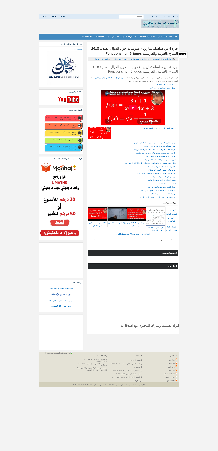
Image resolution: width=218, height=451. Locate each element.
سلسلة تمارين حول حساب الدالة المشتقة (63, 140)
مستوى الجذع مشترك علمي (115, 78)
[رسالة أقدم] (94, 240)
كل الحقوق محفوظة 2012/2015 (117, 385)
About (55, 16)
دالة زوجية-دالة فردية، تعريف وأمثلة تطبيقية (160, 166)
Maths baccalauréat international (61, 288)
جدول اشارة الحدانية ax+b (166, 84)
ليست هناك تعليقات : (100, 59)
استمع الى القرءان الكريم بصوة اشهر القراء (91, 368)
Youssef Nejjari (169, 374)
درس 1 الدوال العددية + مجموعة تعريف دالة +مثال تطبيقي (155, 143)
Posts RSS (77, 385)
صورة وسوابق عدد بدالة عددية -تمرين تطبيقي (159, 146)
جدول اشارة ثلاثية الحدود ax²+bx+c (163, 88)
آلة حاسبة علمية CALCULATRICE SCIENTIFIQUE (95, 360)
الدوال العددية (167, 59)
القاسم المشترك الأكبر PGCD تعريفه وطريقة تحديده (62, 133)
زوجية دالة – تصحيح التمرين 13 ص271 (162, 170)
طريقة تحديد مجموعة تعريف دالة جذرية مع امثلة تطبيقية (156, 153)
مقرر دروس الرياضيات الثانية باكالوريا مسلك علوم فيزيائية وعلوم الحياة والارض (61, 118)
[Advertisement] (150, 7)
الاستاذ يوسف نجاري (99, 385)
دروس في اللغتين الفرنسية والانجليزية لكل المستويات (92, 364)
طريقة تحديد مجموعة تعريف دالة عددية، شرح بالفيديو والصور (154, 149)
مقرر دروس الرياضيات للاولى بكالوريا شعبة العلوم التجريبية (61, 126)
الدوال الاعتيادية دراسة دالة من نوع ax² (162, 187)
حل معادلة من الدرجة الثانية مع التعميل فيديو (160, 128)
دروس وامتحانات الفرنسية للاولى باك (61, 300)
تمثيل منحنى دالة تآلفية (167, 184)
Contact (45, 16)
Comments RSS (86, 385)
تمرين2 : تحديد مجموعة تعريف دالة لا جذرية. (160, 160)
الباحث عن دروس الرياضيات (97, 370)
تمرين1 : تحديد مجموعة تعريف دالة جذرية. (161, 156)
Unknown (171, 364)
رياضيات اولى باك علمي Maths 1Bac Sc (127, 370)
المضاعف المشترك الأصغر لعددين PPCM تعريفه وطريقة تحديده (61, 148)
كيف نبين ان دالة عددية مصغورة (164, 177)
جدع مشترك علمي (148, 59)
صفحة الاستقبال (164, 37)
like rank (48, 353)
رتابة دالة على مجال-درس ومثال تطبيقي (161, 180)
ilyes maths (171, 381)
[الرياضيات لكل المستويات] (62, 353)
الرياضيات (158, 59)
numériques (119, 59)
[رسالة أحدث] (172, 240)
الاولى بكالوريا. (99, 78)
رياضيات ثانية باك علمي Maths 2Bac (129, 374)
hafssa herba (170, 377)
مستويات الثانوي (128, 37)
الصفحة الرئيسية (136, 360)
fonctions (115, 59)
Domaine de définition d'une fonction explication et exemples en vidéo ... (149, 163)
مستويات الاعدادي (146, 37)
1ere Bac (171, 360)
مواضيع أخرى (112, 37)
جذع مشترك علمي (134, 59)
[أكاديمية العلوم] (61, 294)
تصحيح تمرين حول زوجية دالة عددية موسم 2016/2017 (156, 173)
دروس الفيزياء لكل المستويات (61, 306)
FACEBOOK (87, 37)
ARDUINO (100, 37)
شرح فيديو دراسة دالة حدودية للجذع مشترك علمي (158, 190)
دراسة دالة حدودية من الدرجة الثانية (163, 194)
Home (63, 16)
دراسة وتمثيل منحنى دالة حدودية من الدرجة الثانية (158, 197)
